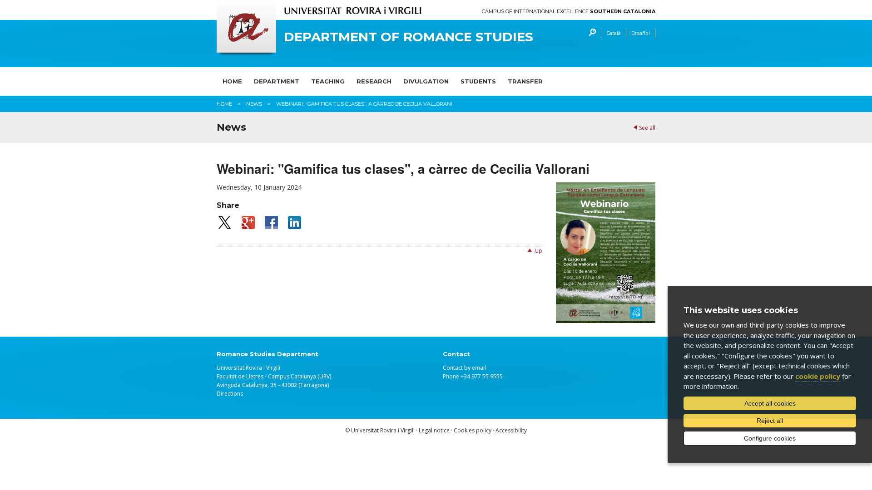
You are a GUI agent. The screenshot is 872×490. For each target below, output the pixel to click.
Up (538, 251)
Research (374, 81)
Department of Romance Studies (408, 37)
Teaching (328, 81)
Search (590, 33)
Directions (230, 393)
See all (647, 128)
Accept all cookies (770, 403)
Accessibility (511, 430)
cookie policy (817, 376)
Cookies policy (472, 430)
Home (232, 81)
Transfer (525, 81)
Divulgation (426, 81)
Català (613, 32)
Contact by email (464, 368)
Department (276, 81)
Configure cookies (770, 438)
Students (478, 81)
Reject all (770, 420)
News (254, 104)
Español (640, 32)
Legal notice (434, 430)
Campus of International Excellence (568, 11)
